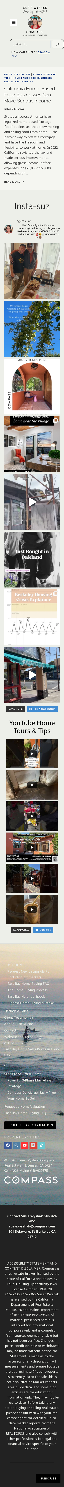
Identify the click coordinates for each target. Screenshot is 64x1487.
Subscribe (48, 1478)
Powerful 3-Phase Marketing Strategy (29, 1083)
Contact (10, 1030)
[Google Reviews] (33, 1145)
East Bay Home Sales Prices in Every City (31, 1052)
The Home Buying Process (27, 990)
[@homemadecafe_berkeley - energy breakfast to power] (32, 675)
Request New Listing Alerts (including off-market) (28, 974)
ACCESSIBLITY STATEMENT (28, 1263)
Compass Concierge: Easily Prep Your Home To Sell (31, 1095)
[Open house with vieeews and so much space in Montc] (32, 444)
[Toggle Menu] (13, 22)
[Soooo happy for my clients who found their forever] (32, 559)
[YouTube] (24, 1145)
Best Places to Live (17, 74)
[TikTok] (41, 1145)
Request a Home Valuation (24, 1106)
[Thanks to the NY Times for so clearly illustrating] (32, 617)
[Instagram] (16, 1145)
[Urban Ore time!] (32, 502)
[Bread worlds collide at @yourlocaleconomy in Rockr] (32, 271)
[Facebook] (8, 1145)
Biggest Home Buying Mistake (30, 1003)
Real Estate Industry (18, 81)
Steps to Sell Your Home (22, 1074)
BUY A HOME (14, 965)
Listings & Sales (16, 1011)
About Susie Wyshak (19, 1024)
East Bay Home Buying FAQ (28, 983)
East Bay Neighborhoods (26, 996)
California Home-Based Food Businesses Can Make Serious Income (29, 95)
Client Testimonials (19, 1017)
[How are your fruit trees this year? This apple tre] (32, 329)
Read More (14, 181)
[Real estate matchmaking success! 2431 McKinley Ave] (32, 386)
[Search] (57, 44)
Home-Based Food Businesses (32, 78)
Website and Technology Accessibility (23, 1040)
